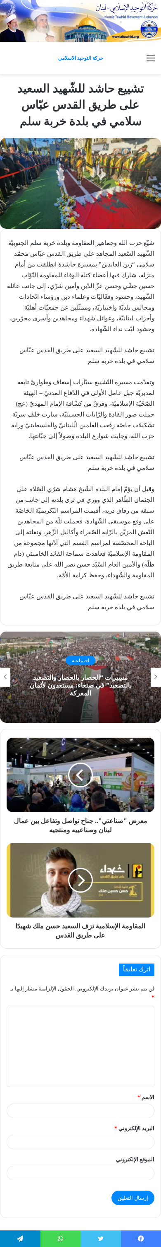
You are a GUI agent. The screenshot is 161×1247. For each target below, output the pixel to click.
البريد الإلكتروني (134, 1128)
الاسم (145, 1097)
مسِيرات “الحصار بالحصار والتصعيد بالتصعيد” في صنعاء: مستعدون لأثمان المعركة (81, 685)
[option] (80, 677)
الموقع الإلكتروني (135, 1159)
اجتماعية (80, 660)
